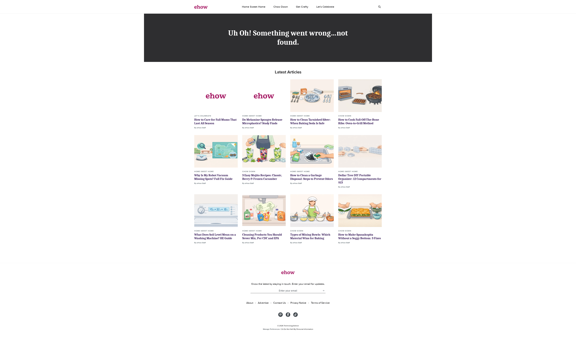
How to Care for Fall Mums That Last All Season (215, 121)
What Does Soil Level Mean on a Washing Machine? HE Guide (215, 236)
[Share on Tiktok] (295, 314)
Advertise (263, 303)
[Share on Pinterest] (280, 314)
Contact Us (279, 303)
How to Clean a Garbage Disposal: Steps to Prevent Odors (311, 177)
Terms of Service (320, 303)
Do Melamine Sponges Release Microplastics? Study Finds (262, 121)
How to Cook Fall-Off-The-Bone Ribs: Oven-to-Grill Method (358, 121)
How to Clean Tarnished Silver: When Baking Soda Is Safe (310, 121)
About (249, 303)
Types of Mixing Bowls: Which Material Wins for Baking (310, 236)
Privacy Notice (298, 303)
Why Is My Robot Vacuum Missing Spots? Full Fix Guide (213, 177)
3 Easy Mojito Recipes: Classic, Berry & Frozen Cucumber (262, 177)
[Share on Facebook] (288, 314)
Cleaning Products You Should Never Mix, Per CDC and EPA (262, 236)
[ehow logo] (201, 7)
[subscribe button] (323, 291)
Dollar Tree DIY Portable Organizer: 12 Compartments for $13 (359, 179)
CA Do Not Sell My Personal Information (297, 329)
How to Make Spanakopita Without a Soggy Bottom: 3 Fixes (359, 236)
